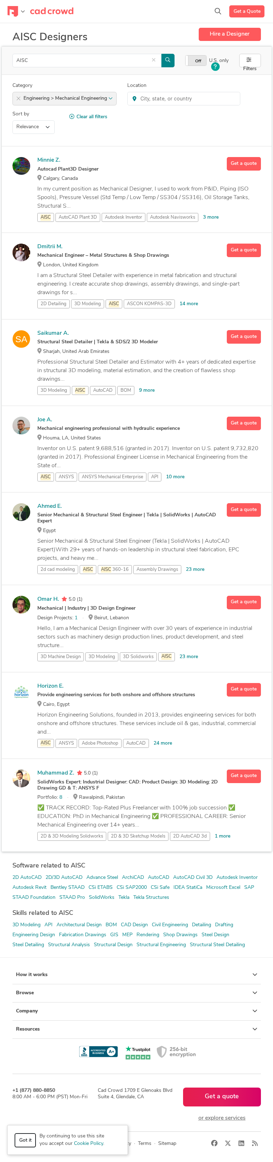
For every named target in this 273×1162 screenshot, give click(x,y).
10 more (175, 477)
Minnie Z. (48, 160)
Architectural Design (79, 925)
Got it (25, 1140)
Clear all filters (91, 117)
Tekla (123, 897)
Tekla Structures (151, 897)
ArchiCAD (133, 877)
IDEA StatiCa (187, 887)
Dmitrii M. (50, 247)
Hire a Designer (230, 34)
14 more (189, 304)
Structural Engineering (161, 945)
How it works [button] (32, 975)
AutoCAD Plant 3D (78, 217)
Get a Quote (247, 11)
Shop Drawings (180, 935)
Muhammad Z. (55, 773)
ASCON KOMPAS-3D (149, 304)
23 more (195, 569)
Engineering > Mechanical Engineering (65, 98)
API (154, 477)
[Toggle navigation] (16, 11)
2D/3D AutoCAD (64, 877)
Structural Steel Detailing (217, 945)
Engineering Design (33, 935)
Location (136, 85)
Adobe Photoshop (100, 743)
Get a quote (244, 163)
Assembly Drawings (157, 569)
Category (22, 85)
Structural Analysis (69, 945)
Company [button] (27, 1011)
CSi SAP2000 (132, 887)
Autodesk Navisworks (172, 217)
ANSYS (66, 477)
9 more (147, 390)
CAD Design (134, 925)
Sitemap (167, 1143)
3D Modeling (87, 304)
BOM (126, 390)
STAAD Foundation (33, 897)
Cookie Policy (88, 1143)
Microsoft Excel (223, 887)
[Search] (217, 11)
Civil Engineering (170, 925)
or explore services (222, 1118)
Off (198, 61)
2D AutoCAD (27, 877)
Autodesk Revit (29, 887)
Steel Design (215, 935)
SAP (249, 887)
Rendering (147, 935)
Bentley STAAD (67, 887)
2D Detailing (53, 304)
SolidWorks (101, 897)
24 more (163, 743)
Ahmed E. (49, 506)
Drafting (224, 925)
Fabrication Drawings (82, 935)
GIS (114, 935)
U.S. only (219, 60)
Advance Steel (102, 877)
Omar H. (48, 599)
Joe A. (44, 420)
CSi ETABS (101, 887)
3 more (211, 217)
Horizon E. (50, 686)
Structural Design (113, 945)
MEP (127, 935)
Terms (144, 1143)
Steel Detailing (28, 945)
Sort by (20, 114)
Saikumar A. (53, 333)
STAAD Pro (72, 897)
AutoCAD (103, 390)
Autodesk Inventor (123, 217)
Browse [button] (25, 993)
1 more (222, 836)
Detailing (201, 925)
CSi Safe (160, 887)
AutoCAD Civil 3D (193, 877)
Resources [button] (28, 1029)
